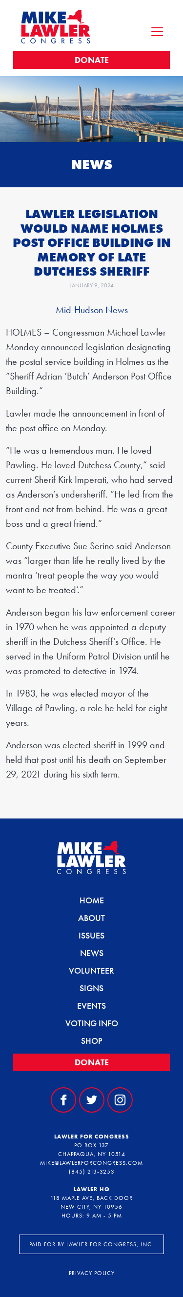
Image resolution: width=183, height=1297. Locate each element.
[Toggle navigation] (157, 31)
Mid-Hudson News (92, 309)
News (91, 952)
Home (92, 900)
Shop (91, 1040)
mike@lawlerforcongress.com (91, 1163)
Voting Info (91, 1023)
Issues (91, 935)
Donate (92, 59)
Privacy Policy (92, 1273)
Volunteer (91, 970)
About (91, 917)
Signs (91, 988)
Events (91, 1005)
